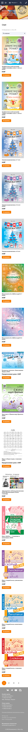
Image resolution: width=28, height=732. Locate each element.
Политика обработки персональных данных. (13, 712)
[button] (14, 2)
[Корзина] (10, 3)
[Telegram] (12, 690)
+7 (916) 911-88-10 (6, 708)
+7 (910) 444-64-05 (7, 706)
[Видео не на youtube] (20, 690)
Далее (18, 683)
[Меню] (2, 3)
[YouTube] (16, 690)
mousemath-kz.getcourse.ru (9, 725)
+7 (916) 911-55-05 (6, 697)
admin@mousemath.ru (7, 696)
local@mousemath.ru (7, 705)
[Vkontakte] (7, 690)
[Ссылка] (6, 2)
